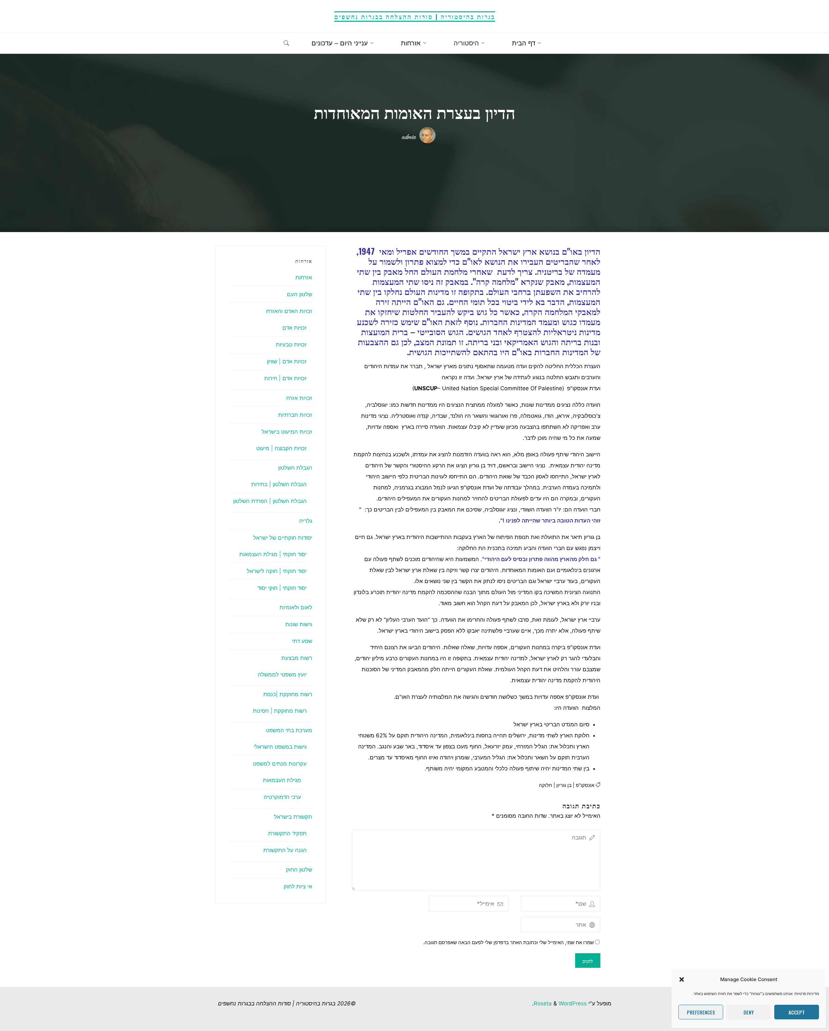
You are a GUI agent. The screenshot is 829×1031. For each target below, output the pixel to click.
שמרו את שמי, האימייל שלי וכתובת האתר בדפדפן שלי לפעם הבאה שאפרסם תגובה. (508, 942)
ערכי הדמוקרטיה (282, 797)
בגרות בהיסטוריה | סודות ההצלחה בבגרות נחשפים (414, 16)
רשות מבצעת (296, 658)
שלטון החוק (299, 869)
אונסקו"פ (584, 785)
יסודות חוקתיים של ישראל (282, 537)
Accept (797, 1012)
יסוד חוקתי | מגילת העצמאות (273, 554)
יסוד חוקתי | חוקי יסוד (282, 588)
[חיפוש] (286, 43)
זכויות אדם (294, 327)
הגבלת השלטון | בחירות (279, 484)
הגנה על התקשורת (285, 850)
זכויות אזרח (299, 398)
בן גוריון (563, 785)
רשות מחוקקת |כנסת (287, 694)
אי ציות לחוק (298, 886)
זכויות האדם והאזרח (289, 311)
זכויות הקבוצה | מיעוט (281, 448)
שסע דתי (302, 641)
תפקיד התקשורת (287, 833)
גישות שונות (298, 624)
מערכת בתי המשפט (289, 730)
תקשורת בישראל (293, 817)
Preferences (701, 1012)
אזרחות (303, 277)
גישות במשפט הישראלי (280, 747)
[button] (681, 979)
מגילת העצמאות (282, 780)
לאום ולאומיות (295, 607)
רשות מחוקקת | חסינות (280, 711)
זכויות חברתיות (295, 415)
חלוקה (545, 785)
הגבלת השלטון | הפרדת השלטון (270, 501)
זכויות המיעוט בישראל (287, 431)
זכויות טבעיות (291, 344)
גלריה (305, 521)
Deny (749, 1012)
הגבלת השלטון (295, 467)
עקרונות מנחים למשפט (280, 763)
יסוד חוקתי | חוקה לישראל (277, 571)
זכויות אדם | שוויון (287, 361)
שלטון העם (299, 294)
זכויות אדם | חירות (285, 378)
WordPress (573, 1003)
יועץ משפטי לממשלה (282, 674)
